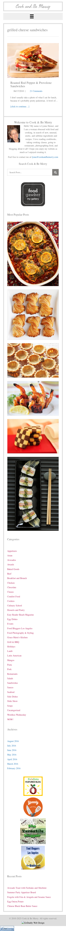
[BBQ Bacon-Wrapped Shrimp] (33, 397)
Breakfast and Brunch (17, 578)
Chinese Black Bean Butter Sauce (22, 906)
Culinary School (14, 605)
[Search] (55, 172)
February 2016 (14, 768)
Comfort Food (13, 596)
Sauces (10, 687)
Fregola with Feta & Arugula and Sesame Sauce (29, 897)
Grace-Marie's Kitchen (17, 637)
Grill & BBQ (13, 642)
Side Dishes (12, 696)
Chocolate (11, 587)
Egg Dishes (12, 619)
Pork (9, 669)
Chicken (11, 582)
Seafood (10, 692)
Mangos (10, 660)
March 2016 (12, 763)
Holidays (11, 646)
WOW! (10, 719)
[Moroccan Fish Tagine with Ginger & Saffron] (33, 253)
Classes (10, 591)
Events (10, 623)
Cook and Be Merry (33, 6)
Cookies (10, 600)
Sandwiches (12, 682)
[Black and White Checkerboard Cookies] (33, 435)
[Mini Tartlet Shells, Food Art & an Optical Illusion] (33, 360)
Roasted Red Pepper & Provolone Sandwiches (31, 84)
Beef (9, 573)
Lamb (9, 651)
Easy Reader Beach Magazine (20, 614)
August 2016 (13, 741)
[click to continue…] (19, 106)
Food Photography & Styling (20, 632)
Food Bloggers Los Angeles (19, 628)
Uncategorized (13, 710)
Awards (10, 564)
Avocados (11, 559)
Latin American (14, 655)
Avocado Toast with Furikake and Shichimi (26, 887)
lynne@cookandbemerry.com (45, 156)
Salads (10, 678)
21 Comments (36, 91)
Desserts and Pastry (16, 609)
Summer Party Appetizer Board (21, 892)
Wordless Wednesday (16, 714)
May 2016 (11, 754)
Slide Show (12, 701)
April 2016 (12, 759)
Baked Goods (13, 569)
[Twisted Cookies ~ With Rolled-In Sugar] (33, 314)
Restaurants (12, 673)
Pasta (9, 664)
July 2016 (11, 745)
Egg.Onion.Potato (15, 901)
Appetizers (12, 550)
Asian (9, 555)
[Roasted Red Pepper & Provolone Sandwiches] (33, 60)
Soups (10, 705)
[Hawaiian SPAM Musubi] (33, 493)
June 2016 (11, 750)
